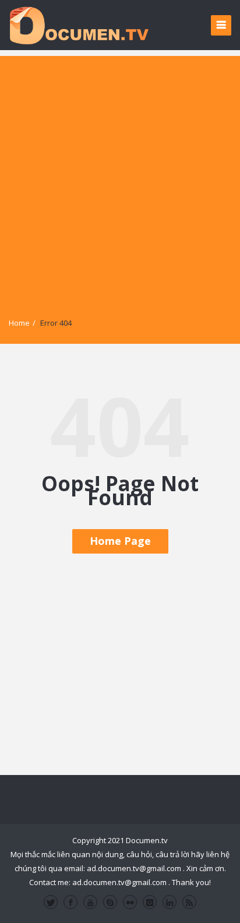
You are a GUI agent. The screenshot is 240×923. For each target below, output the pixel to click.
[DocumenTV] (79, 24)
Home (19, 323)
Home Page (120, 541)
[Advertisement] (120, 176)
